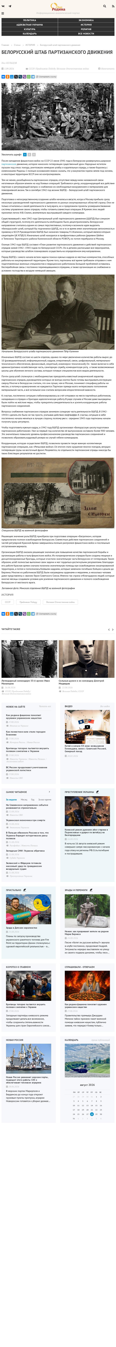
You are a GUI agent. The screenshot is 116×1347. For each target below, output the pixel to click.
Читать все (45, 706)
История (86, 24)
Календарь (30, 33)
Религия (86, 29)
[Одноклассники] (7, 77)
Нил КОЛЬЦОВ (9, 62)
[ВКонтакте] (3, 77)
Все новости (86, 33)
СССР (7, 602)
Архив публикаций (100, 1039)
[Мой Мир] (12, 77)
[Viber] (24, 77)
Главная (5, 44)
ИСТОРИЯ (30, 44)
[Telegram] (33, 77)
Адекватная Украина (29, 24)
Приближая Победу (28, 602)
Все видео (105, 706)
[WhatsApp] (29, 77)
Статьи (17, 44)
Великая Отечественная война (60, 602)
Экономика (86, 20)
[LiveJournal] (20, 77)
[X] (16, 77)
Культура (29, 29)
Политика (29, 20)
